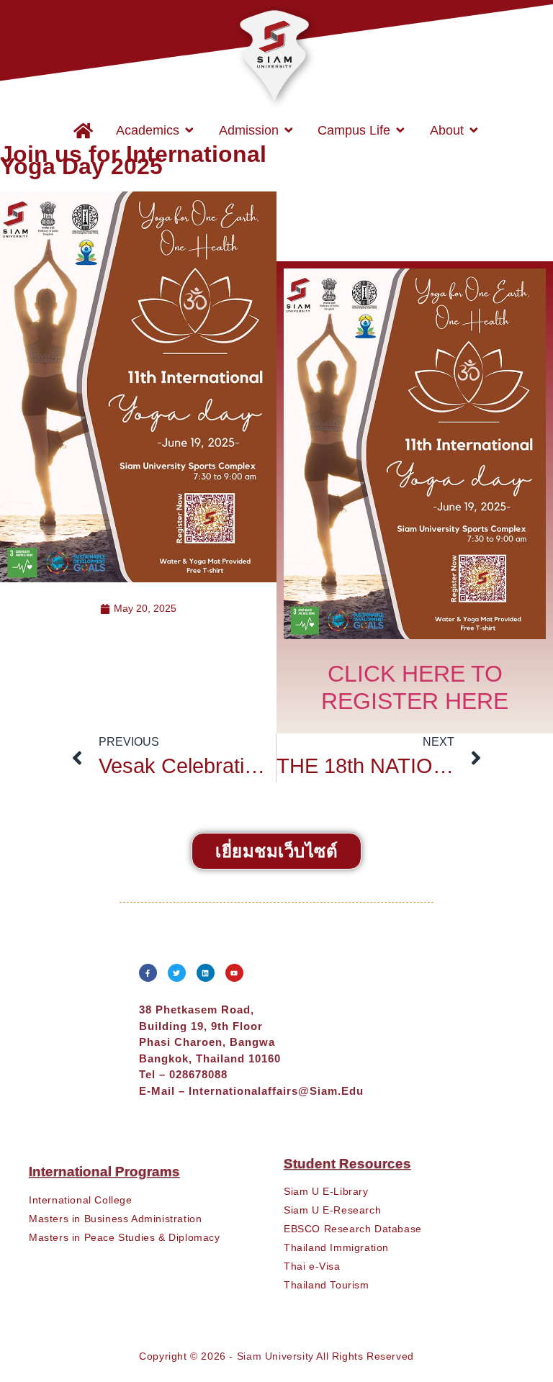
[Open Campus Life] (400, 130)
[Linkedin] (206, 973)
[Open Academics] (189, 130)
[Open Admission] (288, 130)
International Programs (104, 1171)
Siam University (275, 1356)
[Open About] (473, 130)
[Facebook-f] (148, 973)
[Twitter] (177, 973)
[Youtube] (234, 973)
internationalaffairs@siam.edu (276, 1091)
